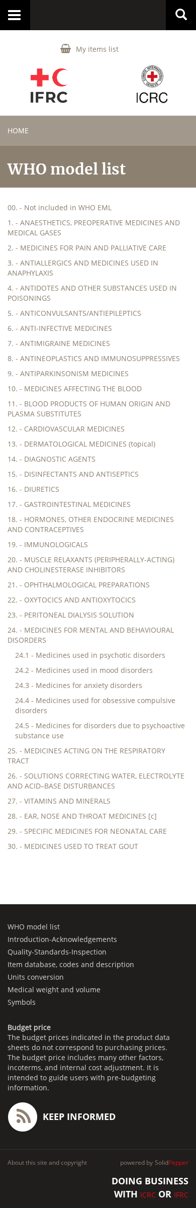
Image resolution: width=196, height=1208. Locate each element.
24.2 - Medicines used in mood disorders (84, 670)
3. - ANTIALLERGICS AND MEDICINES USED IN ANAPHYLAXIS (83, 268)
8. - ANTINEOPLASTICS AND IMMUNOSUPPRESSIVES (94, 358)
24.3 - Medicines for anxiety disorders (78, 685)
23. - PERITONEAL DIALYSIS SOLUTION (71, 615)
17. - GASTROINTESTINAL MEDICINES (69, 504)
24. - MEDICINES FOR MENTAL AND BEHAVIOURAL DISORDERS (91, 635)
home (18, 130)
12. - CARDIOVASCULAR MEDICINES (66, 429)
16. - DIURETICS (33, 489)
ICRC (148, 1194)
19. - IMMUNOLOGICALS (48, 544)
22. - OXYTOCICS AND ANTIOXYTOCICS (72, 600)
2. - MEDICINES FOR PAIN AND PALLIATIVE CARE (87, 247)
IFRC (181, 1194)
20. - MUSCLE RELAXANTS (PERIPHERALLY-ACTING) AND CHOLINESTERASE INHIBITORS (91, 564)
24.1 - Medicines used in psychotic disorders (90, 655)
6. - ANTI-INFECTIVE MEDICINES (60, 328)
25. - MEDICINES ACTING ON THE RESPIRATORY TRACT (86, 755)
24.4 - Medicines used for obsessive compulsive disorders (95, 705)
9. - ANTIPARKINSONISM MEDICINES (68, 373)
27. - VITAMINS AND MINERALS (59, 801)
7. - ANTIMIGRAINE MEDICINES (59, 343)
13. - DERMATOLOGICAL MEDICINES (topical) (81, 444)
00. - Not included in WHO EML (60, 207)
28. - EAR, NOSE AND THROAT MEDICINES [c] (82, 816)
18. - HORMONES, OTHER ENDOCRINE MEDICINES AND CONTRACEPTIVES (91, 524)
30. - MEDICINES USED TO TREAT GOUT (73, 846)
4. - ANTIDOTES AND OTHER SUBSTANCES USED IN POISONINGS (92, 293)
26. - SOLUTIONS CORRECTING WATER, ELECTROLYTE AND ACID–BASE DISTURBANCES (96, 781)
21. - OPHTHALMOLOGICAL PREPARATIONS (79, 584)
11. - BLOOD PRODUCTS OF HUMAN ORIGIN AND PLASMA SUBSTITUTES (89, 408)
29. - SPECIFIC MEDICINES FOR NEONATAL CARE (87, 831)
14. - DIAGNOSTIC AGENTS (51, 459)
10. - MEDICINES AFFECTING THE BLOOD (75, 388)
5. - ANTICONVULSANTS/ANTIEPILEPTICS (74, 313)
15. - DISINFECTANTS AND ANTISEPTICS (73, 474)
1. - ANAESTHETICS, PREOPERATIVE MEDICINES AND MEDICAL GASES (94, 227)
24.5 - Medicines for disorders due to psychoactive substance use (100, 730)
